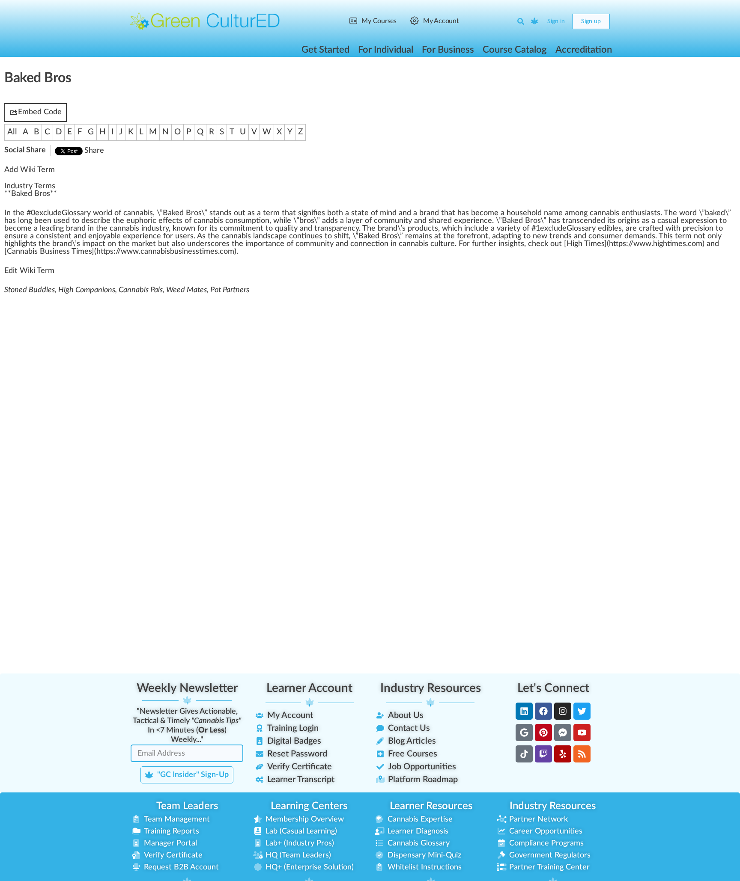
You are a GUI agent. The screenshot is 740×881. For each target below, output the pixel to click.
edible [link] (608, 228)
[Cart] (535, 21)
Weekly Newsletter (187, 688)
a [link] (82, 213)
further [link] (484, 244)
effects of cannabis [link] (190, 221)
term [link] (271, 213)
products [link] (423, 228)
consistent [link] (54, 236)
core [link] (218, 244)
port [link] (261, 244)
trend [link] (558, 236)
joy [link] (102, 236)
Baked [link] (173, 213)
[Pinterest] (543, 732)
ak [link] (712, 213)
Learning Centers (309, 806)
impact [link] (93, 244)
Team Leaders (187, 806)
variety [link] (508, 228)
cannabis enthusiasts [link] (625, 213)
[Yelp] (562, 753)
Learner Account (309, 688)
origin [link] (627, 221)
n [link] (8, 213)
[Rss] (582, 753)
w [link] (96, 213)
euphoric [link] (141, 221)
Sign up (591, 21)
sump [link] (247, 221)
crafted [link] (651, 228)
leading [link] (52, 228)
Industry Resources (430, 688)
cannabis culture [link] (427, 244)
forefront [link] (472, 236)
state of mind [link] (374, 213)
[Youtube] (582, 732)
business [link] (184, 251)
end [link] (590, 221)
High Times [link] (585, 244)
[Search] (521, 21)
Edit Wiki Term (29, 271)
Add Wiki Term (29, 170)
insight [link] (509, 244)
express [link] (693, 221)
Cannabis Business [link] (38, 251)
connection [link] (369, 244)
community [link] (393, 221)
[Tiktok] (524, 753)
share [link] (438, 221)
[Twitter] (582, 711)
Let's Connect (553, 688)
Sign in (556, 21)
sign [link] (304, 213)
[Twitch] (543, 753)
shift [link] (341, 236)
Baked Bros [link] (30, 194)
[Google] (524, 732)
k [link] (174, 228)
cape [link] (279, 236)
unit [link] (323, 244)
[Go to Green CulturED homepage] (205, 21)
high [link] (11, 244)
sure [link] (20, 236)
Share (94, 150)
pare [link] (339, 228)
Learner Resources (431, 806)
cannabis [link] (138, 213)
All (12, 132)
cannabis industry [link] (139, 228)
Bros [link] (193, 213)
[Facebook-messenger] (562, 732)
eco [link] (481, 213)
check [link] (538, 244)
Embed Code (40, 112)
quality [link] (286, 228)
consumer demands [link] (621, 236)
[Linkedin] (524, 711)
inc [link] (469, 228)
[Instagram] (562, 711)
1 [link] (538, 228)
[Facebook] (543, 711)
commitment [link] (241, 228)
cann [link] (229, 236)
